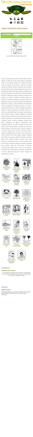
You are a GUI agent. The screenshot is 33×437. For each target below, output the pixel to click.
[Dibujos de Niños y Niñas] (22, 20)
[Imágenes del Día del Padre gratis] (11, 20)
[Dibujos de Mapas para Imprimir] (18, 23)
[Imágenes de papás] (18, 20)
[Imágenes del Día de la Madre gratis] (14, 20)
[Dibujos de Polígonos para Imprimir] (22, 23)
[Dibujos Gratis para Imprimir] (11, 23)
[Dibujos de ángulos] (14, 23)
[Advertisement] (16, 66)
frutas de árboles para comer (14, 28)
